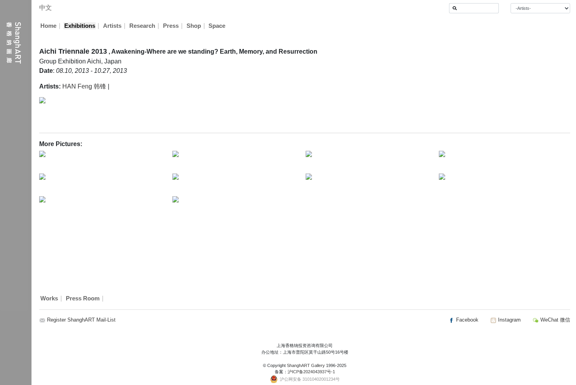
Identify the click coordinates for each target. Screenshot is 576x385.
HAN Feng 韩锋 (84, 86)
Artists (112, 26)
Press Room (83, 298)
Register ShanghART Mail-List (81, 320)
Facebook (466, 320)
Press (171, 26)
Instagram (508, 320)
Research (142, 26)
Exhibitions (79, 26)
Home (48, 26)
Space (216, 26)
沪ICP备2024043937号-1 (311, 371)
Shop (194, 26)
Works (49, 298)
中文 (45, 7)
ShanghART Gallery (306, 365)
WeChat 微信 (554, 320)
